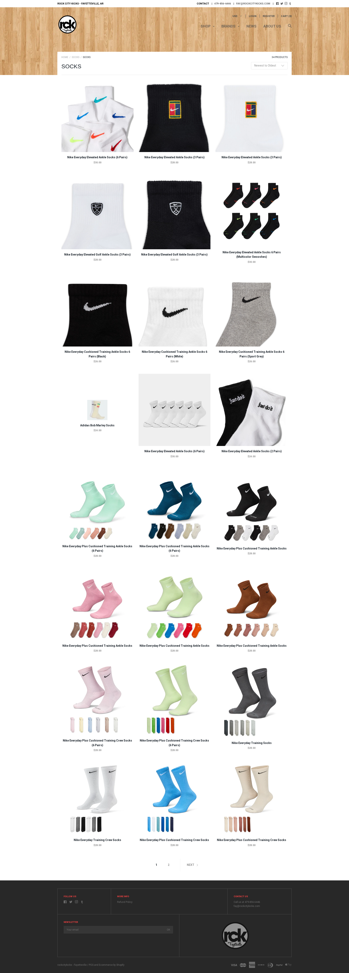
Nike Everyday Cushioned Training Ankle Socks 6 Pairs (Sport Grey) (251, 354)
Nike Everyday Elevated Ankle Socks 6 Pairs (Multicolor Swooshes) (252, 254)
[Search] (290, 28)
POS (91, 964)
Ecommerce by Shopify (111, 964)
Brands (228, 26)
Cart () (286, 16)
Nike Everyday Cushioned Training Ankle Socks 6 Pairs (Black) (97, 354)
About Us (272, 26)
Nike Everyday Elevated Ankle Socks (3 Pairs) (174, 157)
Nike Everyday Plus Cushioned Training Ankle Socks (252, 548)
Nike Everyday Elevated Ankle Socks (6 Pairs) (97, 157)
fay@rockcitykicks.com (253, 3)
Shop (206, 26)
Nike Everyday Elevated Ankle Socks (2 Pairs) (252, 451)
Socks (75, 57)
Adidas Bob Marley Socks (97, 425)
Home (64, 57)
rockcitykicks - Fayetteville (72, 964)
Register (269, 16)
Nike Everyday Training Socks (252, 743)
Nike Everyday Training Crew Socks (97, 840)
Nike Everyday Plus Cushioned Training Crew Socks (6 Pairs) (97, 743)
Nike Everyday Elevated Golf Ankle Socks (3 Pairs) (97, 254)
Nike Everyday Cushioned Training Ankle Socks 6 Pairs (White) (174, 354)
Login (252, 16)
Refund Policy (124, 902)
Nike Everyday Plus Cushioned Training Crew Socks (174, 840)
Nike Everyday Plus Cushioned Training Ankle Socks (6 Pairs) (97, 548)
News (251, 26)
